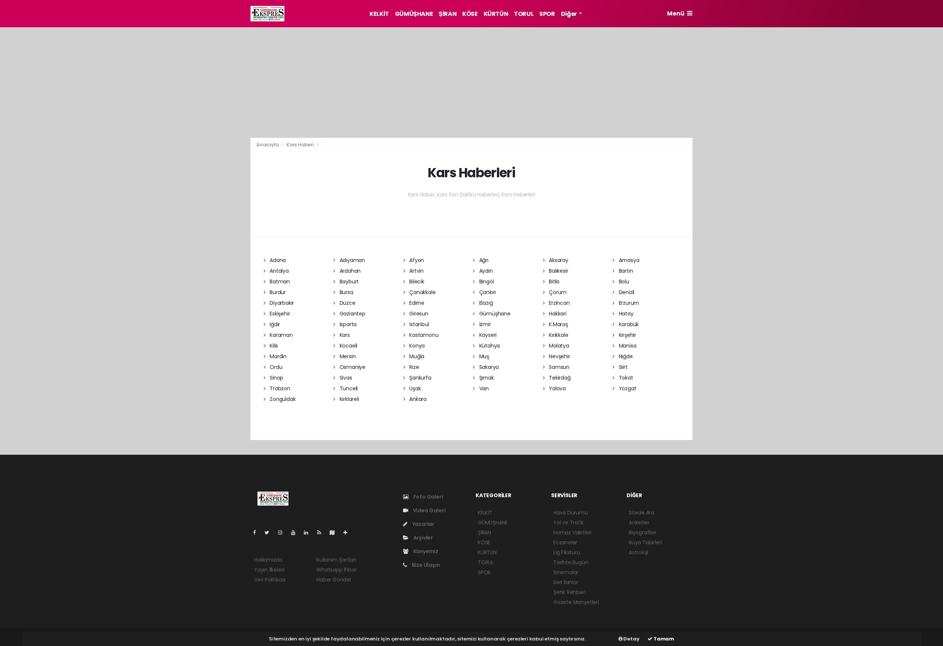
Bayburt (348, 281)
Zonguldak (281, 399)
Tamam (663, 638)
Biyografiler (642, 532)
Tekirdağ (558, 377)
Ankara (417, 399)
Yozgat (626, 388)
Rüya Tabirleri (645, 542)
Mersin (346, 356)
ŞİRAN (447, 14)
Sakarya (488, 367)
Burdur (277, 292)
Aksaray (557, 260)
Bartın (625, 271)
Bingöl (486, 281)
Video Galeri (428, 510)
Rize (413, 367)
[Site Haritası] (335, 532)
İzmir (484, 324)
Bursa (345, 292)
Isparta (347, 324)
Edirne (416, 303)
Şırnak (486, 377)
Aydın (485, 271)
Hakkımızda (268, 559)
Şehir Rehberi (569, 592)
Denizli (625, 292)
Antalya (278, 271)
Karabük (628, 324)
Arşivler (422, 537)
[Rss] (322, 532)
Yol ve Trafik (568, 522)
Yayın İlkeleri (269, 569)
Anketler (639, 522)
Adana (277, 260)
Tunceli (348, 388)
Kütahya (489, 345)
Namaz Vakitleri (572, 532)
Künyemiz (425, 551)
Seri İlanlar (565, 582)
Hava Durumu (570, 512)
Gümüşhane (494, 313)
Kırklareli (348, 399)
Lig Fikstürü (566, 552)
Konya (416, 345)
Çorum (557, 292)
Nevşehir (558, 356)
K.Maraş (557, 324)
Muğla (416, 356)
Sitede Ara (641, 512)
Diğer (569, 14)
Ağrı (483, 260)
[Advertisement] (217, 141)
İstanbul (418, 324)
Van (483, 388)
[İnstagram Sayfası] (283, 532)
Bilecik (416, 281)
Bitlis (553, 281)
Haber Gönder (333, 579)
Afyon (416, 260)
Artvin (416, 271)
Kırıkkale (557, 335)
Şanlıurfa (419, 377)
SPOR (547, 14)
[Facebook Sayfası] (257, 532)
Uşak (414, 388)
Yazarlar (422, 524)
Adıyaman (351, 260)
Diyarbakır (281, 303)
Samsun (558, 367)
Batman (279, 281)
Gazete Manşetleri (576, 602)
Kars (344, 335)
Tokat (625, 377)
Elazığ (485, 303)
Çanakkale (421, 292)
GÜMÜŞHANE (414, 14)
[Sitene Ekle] (348, 532)
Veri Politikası (269, 579)
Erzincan (558, 303)
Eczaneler (565, 542)
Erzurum (628, 303)
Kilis (273, 345)
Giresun (418, 313)
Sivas (345, 377)
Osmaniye (351, 367)
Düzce (346, 303)
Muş (483, 356)
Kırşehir (626, 335)
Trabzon (279, 388)
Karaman (280, 335)
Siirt (622, 367)
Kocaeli (347, 345)
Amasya (628, 260)
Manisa (626, 345)
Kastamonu (423, 335)
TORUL (523, 14)
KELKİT (379, 14)
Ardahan (349, 271)
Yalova (556, 388)
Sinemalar (565, 572)
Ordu (275, 367)
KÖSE (469, 14)
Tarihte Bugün (571, 562)
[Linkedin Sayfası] (309, 532)
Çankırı (487, 292)
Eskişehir (279, 313)
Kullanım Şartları (336, 559)
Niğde (625, 356)
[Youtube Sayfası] (296, 532)
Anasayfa (268, 144)
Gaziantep (351, 313)
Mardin (277, 356)
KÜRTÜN (496, 14)
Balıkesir (557, 271)
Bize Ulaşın (425, 565)
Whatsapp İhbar (336, 569)
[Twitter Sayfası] (269, 532)
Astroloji (638, 552)
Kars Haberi (300, 144)
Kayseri (487, 335)
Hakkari (556, 313)
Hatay (625, 313)
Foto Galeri (427, 496)
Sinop (275, 377)
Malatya (558, 345)
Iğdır (274, 324)
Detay (631, 638)
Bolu (623, 281)
